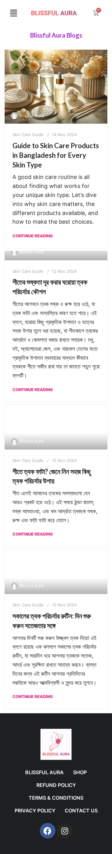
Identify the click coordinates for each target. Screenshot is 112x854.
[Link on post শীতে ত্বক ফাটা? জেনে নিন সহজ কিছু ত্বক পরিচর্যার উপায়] (56, 427)
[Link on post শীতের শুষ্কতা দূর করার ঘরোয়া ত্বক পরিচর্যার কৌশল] (56, 255)
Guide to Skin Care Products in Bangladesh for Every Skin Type (55, 155)
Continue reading (32, 235)
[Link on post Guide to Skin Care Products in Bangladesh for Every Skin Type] (56, 87)
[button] (13, 13)
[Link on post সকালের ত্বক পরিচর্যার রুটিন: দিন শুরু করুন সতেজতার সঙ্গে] (56, 571)
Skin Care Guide (28, 134)
